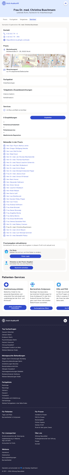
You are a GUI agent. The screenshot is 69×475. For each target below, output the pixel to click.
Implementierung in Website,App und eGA (11, 439)
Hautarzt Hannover (8, 342)
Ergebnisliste (13, 25)
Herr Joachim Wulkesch (14, 188)
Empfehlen (48, 117)
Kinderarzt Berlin (7, 337)
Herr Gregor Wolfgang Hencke (17, 148)
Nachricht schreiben (21, 268)
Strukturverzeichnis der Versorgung (13, 436)
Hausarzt (5, 393)
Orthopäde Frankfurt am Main (11, 347)
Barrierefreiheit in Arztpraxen (11, 417)
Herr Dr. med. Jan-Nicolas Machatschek (20, 157)
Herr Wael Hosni (12, 154)
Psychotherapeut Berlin (9, 340)
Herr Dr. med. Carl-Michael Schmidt (19, 233)
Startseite (5, 25)
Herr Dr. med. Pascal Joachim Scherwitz (20, 162)
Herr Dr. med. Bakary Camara (16, 224)
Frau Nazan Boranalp (13, 210)
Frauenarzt (5, 395)
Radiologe (5, 385)
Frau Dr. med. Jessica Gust (15, 174)
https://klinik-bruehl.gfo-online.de (17, 40)
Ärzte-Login (25, 256)
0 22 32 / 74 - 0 (12, 34)
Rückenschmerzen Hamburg (11, 374)
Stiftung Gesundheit (41, 436)
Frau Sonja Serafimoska (14, 219)
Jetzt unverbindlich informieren (15, 307)
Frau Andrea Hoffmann (14, 205)
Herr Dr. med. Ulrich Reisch (15, 230)
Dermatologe (6, 400)
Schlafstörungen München (10, 364)
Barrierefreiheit (6, 460)
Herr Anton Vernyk (12, 185)
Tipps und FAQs (7, 414)
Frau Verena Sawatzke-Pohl (16, 221)
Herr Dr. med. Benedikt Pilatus (16, 235)
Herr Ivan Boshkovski (13, 196)
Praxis (5, 19)
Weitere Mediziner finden (10, 350)
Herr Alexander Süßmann (15, 182)
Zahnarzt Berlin (7, 334)
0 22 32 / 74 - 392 (12, 37)
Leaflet (54, 66)
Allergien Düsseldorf (8, 369)
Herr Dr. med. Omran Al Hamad (17, 176)
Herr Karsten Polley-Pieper (15, 199)
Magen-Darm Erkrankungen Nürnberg (14, 359)
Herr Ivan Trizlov (12, 202)
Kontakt (37, 444)
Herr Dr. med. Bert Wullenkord (17, 165)
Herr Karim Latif (12, 193)
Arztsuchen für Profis (8, 443)
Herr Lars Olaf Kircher (14, 151)
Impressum (5, 452)
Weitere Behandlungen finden (11, 376)
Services (33, 19)
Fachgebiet (13, 19)
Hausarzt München (8, 332)
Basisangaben (39, 420)
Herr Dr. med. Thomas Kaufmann (17, 160)
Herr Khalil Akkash (12, 191)
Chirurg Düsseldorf (8, 345)
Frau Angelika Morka (13, 213)
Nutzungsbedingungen (9, 457)
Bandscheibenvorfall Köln (10, 366)
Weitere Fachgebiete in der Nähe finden (14, 403)
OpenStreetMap (61, 66)
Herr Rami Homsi (12, 179)
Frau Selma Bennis (12, 216)
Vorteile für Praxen (41, 414)
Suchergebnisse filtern (41, 308)
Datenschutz (6, 455)
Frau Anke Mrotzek (13, 207)
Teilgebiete (23, 19)
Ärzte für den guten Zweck (43, 427)
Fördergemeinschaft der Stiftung (45, 438)
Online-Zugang (40, 422)
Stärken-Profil (39, 425)
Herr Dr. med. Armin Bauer (15, 168)
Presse (37, 441)
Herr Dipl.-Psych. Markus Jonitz (17, 146)
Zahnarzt (5, 390)
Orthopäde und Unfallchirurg (11, 398)
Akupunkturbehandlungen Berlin (12, 361)
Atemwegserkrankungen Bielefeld (12, 371)
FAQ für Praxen (40, 417)
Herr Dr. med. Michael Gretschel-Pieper (20, 171)
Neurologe (5, 388)
